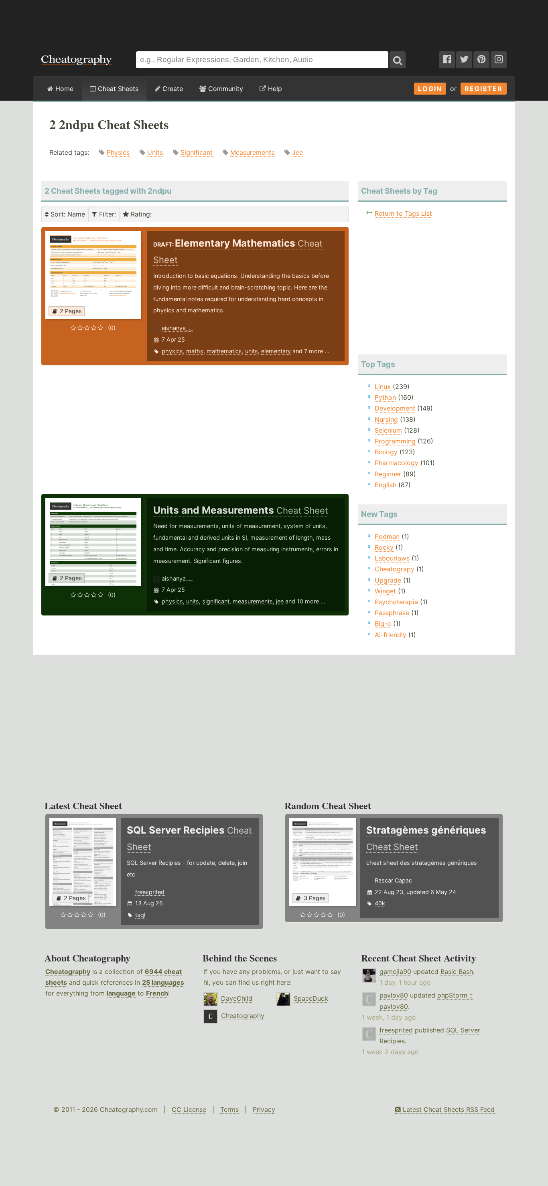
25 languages (163, 982)
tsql (140, 914)
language (121, 993)
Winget (385, 591)
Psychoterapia (396, 602)
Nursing (386, 419)
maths (194, 351)
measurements (253, 601)
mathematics (224, 351)
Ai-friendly (390, 635)
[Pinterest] (481, 59)
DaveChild (236, 998)
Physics (118, 152)
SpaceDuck (311, 998)
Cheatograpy (394, 569)
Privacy (264, 1109)
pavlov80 (394, 995)
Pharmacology (396, 463)
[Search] (398, 59)
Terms (229, 1109)
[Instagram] (499, 59)
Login (430, 89)
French (157, 993)
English (385, 485)
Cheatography (67, 971)
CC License (189, 1109)
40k (380, 903)
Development (395, 408)
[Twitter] (464, 59)
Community (224, 89)
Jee (297, 152)
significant (215, 601)
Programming (395, 441)
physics (172, 351)
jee (280, 601)
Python (385, 397)
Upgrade (388, 580)
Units (155, 152)
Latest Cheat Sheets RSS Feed (448, 1109)
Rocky (384, 547)
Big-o (383, 623)
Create (171, 89)
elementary (276, 351)
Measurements (252, 152)
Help (274, 89)
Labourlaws (392, 558)
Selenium (388, 430)
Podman (387, 536)
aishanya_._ (177, 327)
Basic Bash (456, 971)
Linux (383, 387)
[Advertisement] (274, 22)
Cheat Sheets (117, 89)
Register (484, 89)
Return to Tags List (403, 213)
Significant (197, 152)
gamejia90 (395, 971)
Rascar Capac (393, 880)
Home (63, 89)
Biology (386, 452)
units (251, 351)
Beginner (388, 474)
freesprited (149, 891)
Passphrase (392, 613)
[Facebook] (447, 59)
